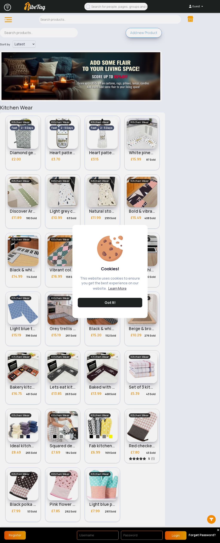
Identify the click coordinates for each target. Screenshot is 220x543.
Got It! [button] (110, 302)
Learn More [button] (117, 288)
